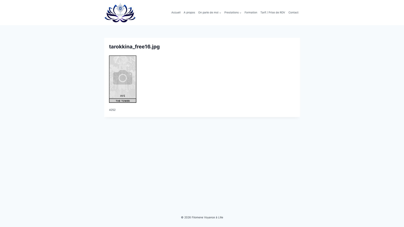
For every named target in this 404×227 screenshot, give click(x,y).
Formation (251, 12)
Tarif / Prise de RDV (272, 12)
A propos (189, 12)
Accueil (176, 12)
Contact (293, 12)
